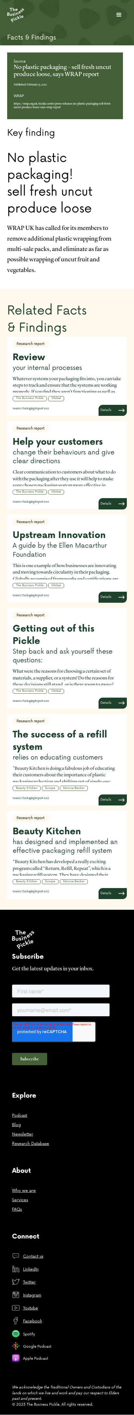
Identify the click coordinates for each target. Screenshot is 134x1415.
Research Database (30, 1143)
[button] (119, 15)
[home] (21, 15)
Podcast (19, 1115)
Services (20, 1200)
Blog (16, 1125)
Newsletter (22, 1134)
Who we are (24, 1190)
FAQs (17, 1209)
